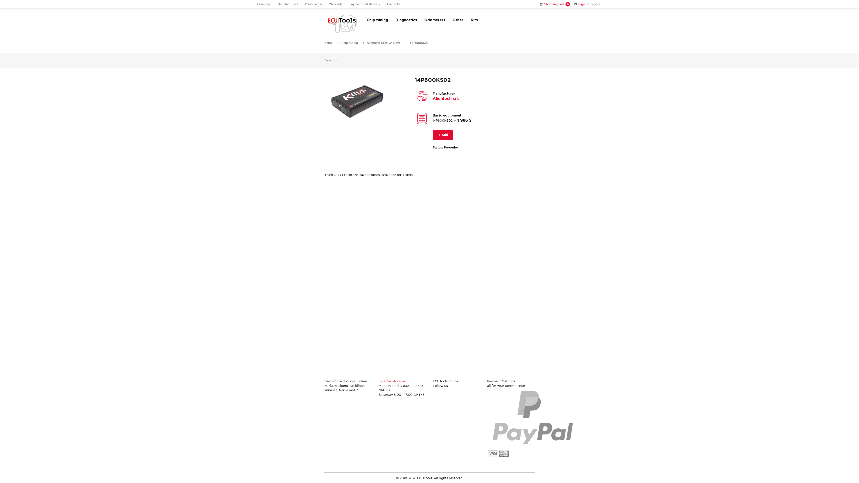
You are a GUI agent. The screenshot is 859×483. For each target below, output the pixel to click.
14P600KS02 (419, 43)
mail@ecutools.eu (392, 381)
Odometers (434, 20)
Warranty (336, 4)
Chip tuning (377, 20)
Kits (474, 20)
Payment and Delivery (364, 4)
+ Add (443, 135)
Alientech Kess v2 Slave (383, 43)
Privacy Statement (496, 467)
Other (458, 20)
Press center (314, 4)
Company (264, 4)
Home (328, 43)
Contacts (393, 4)
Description (332, 60)
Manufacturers (287, 4)
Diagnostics (406, 20)
